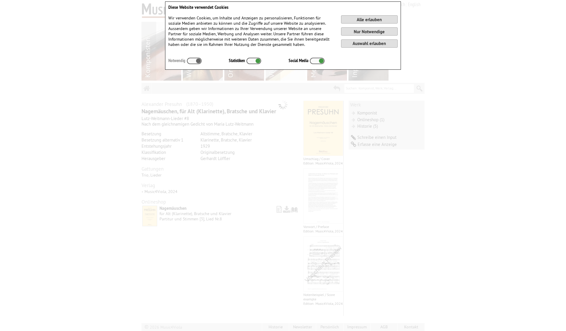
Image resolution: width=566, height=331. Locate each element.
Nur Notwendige (369, 31)
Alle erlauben (369, 19)
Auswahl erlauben (369, 43)
